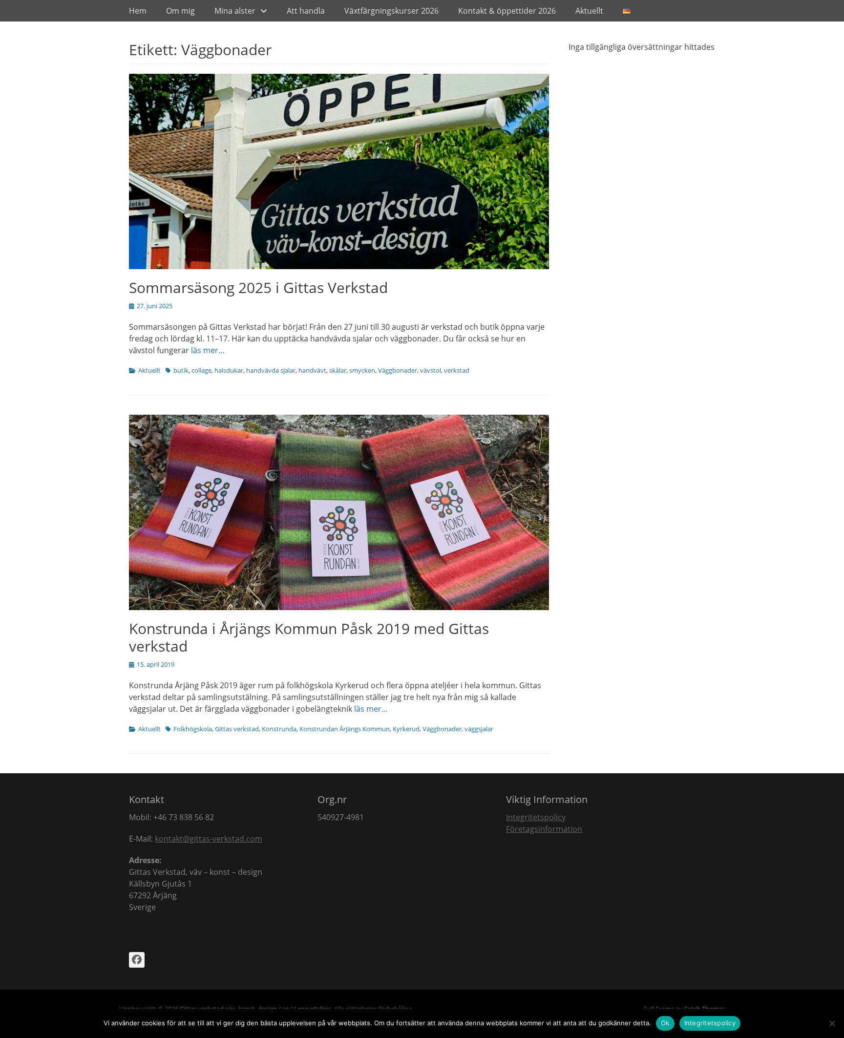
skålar (337, 370)
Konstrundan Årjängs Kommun (344, 728)
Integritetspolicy (536, 817)
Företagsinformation (544, 829)
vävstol (430, 370)
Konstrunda (279, 728)
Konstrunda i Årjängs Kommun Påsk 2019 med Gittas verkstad (309, 637)
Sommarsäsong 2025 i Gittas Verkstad (258, 287)
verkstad (456, 370)
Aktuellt (589, 10)
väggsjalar (478, 728)
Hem (138, 10)
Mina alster (234, 10)
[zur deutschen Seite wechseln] (626, 10)
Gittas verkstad (237, 728)
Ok (665, 1023)
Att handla (306, 10)
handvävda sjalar (270, 370)
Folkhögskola (192, 728)
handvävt (312, 370)
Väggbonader (397, 370)
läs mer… (208, 350)
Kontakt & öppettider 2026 (507, 10)
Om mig (180, 10)
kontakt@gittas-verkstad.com (208, 838)
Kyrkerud (406, 728)
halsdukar (228, 370)
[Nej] (832, 1023)
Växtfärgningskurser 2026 (391, 10)
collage (201, 370)
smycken (362, 370)
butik (181, 370)
